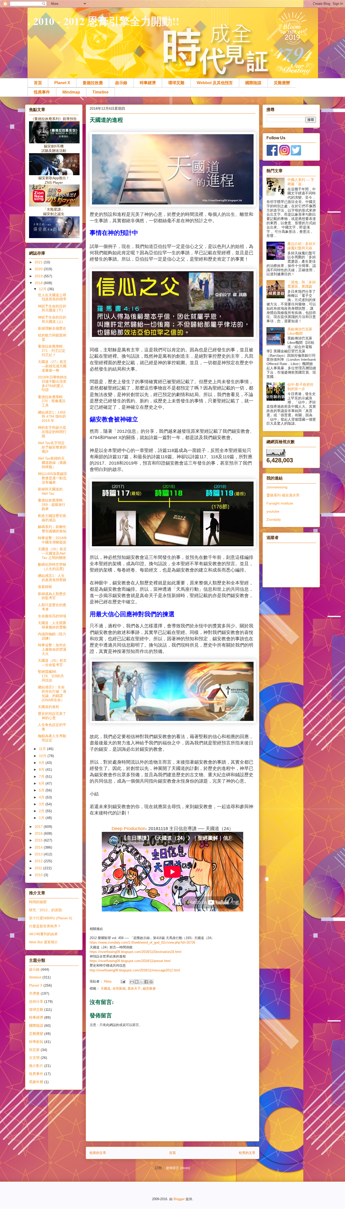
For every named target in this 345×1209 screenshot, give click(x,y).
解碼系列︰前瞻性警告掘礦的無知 (52, 529)
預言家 (34, 1050)
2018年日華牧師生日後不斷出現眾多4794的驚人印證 (52, 383)
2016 (39, 833)
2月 (42, 811)
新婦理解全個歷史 (52, 328)
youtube (272, 511)
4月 (42, 797)
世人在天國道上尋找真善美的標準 (52, 297)
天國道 (105, 988)
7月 (42, 776)
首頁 (38, 83)
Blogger (179, 1199)
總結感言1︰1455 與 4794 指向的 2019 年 (52, 416)
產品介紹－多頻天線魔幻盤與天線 (301, 246)
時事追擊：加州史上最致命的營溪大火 (52, 649)
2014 (39, 847)
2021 (39, 262)
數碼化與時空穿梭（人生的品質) (52, 566)
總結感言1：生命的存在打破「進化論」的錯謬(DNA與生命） (52, 693)
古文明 (34, 1058)
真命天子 (134, 988)
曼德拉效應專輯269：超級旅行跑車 (51, 504)
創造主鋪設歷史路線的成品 (52, 518)
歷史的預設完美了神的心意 (52, 716)
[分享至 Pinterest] (151, 981)
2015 (39, 840)
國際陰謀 (253, 83)
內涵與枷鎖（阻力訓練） (52, 636)
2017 (39, 827)
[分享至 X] (141, 981)
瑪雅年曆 (36, 1082)
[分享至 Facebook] (146, 981)
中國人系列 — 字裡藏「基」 (300, 182)
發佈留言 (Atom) (178, 1168)
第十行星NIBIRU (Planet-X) (50, 918)
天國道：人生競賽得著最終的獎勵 (52, 625)
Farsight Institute (279, 503)
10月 (43, 756)
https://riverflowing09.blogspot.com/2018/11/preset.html (130, 961)
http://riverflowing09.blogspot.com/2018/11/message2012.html (135, 970)
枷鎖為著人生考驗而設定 (52, 738)
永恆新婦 (119, 988)
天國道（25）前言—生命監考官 (52, 662)
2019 (39, 276)
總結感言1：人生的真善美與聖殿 (52, 578)
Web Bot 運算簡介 (43, 942)
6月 (42, 783)
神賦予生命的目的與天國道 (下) (52, 308)
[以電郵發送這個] (131, 981)
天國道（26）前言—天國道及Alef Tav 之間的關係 (52, 553)
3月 (42, 804)
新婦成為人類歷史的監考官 (52, 596)
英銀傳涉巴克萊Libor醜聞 (299, 331)
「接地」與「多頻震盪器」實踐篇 (301, 284)
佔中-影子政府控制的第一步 (300, 386)
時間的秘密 (38, 902)
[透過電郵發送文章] (122, 981)
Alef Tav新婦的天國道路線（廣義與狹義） (52, 462)
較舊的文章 (247, 1153)
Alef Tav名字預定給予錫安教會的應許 (52, 447)
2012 (39, 861)
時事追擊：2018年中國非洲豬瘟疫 (52, 540)
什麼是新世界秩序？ (45, 926)
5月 (42, 790)
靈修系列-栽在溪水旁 (283, 495)
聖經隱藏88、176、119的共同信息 (51, 676)
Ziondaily (273, 519)
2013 (39, 854)
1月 (42, 818)
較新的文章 (98, 1153)
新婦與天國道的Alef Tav (50, 491)
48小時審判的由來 (43, 934)
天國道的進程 (48, 707)
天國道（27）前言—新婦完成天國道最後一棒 (52, 366)
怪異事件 (42, 92)
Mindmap (71, 92)
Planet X (62, 83)
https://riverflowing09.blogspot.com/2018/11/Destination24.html (135, 952)
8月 (42, 769)
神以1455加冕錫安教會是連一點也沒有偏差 (52, 478)
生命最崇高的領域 (52, 616)
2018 (39, 283)
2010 (39, 875)
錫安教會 (149, 988)
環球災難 (176, 83)
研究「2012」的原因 (45, 910)
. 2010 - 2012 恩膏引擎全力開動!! (103, 21)
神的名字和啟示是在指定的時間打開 (52, 431)
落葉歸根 (45, 587)
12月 (43, 289)
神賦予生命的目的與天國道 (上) (52, 319)
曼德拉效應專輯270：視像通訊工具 (51, 401)
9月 (42, 763)
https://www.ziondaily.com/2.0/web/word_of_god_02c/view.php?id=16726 (142, 942)
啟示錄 (121, 83)
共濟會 (34, 993)
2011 (39, 868)
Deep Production (128, 828)
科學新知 (36, 1042)
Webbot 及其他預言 (215, 83)
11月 (43, 749)
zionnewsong (276, 487)
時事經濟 (148, 83)
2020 (39, 269)
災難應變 (282, 83)
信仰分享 (36, 1001)
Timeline (100, 92)
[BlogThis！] (136, 981)
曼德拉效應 (93, 83)
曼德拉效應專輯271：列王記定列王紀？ (51, 350)
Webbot (35, 977)
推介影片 (36, 1066)
